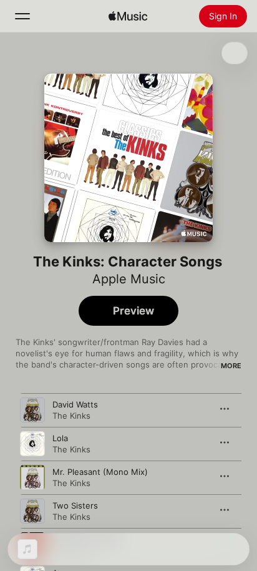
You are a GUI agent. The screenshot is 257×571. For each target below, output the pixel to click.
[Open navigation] (22, 16)
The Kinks (71, 416)
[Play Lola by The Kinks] (32, 443)
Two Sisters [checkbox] (75, 505)
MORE (231, 365)
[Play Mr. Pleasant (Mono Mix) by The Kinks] (32, 477)
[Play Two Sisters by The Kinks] (32, 511)
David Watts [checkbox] (75, 404)
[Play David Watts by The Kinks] (32, 410)
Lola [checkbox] (60, 438)
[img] (128, 16)
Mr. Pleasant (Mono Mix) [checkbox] (100, 472)
